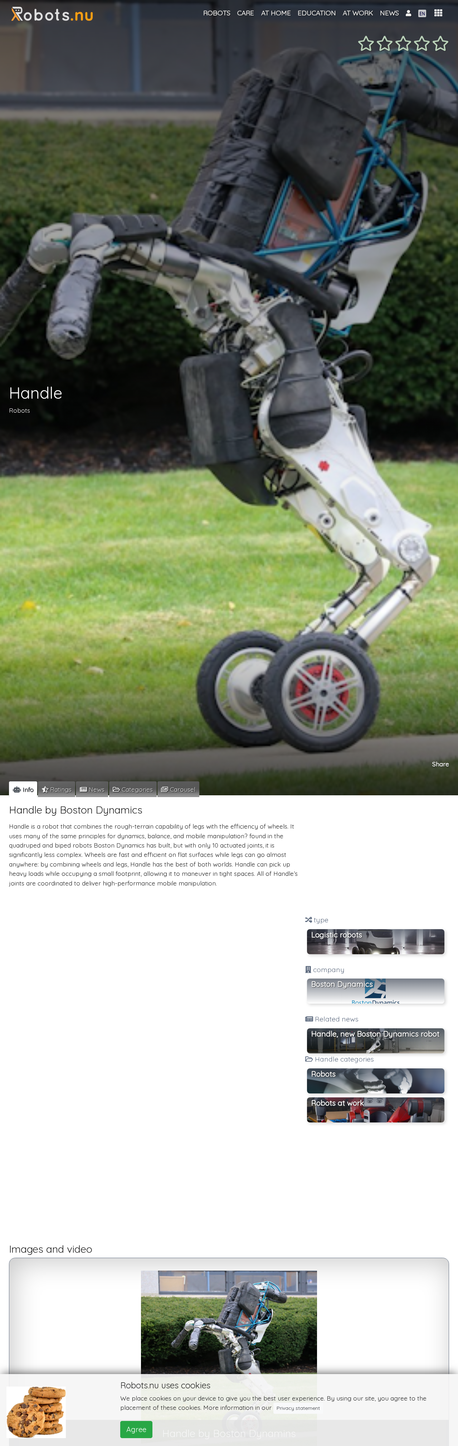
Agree (136, 1429)
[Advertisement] (375, 856)
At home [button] (276, 13)
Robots (19, 410)
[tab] (23, 789)
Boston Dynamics (342, 984)
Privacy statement (298, 1408)
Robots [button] (323, 1073)
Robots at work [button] (337, 1102)
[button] (438, 13)
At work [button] (358, 13)
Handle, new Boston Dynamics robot (375, 1033)
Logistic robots (336, 934)
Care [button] (245, 13)
